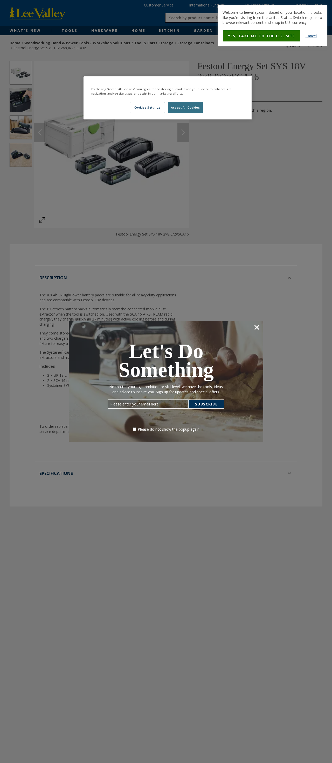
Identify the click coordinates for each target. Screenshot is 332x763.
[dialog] (272, 25)
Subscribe (206, 404)
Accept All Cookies (185, 107)
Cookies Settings (147, 107)
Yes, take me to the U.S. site (261, 35)
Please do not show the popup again (168, 429)
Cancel (311, 35)
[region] (168, 97)
